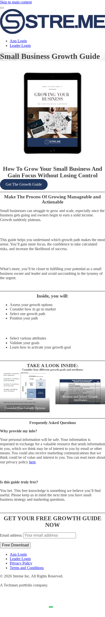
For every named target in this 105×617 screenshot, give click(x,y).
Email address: (11, 535)
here (32, 462)
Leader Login (20, 45)
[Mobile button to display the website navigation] (2, 8)
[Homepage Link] (52, 33)
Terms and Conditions (27, 568)
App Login (18, 41)
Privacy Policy (21, 563)
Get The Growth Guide (24, 184)
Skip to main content (16, 2)
